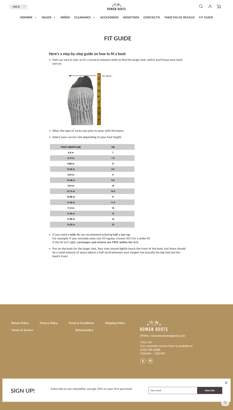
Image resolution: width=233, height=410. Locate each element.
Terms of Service (22, 330)
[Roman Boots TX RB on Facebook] (143, 362)
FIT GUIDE (206, 17)
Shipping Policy (115, 323)
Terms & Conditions (81, 323)
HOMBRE (26, 17)
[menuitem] (28, 17)
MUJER (47, 17)
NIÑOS (65, 17)
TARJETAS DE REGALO (179, 17)
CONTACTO (151, 17)
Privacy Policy (49, 323)
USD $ (16, 6)
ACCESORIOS (109, 17)
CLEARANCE (83, 17)
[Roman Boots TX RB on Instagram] (150, 362)
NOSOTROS (131, 17)
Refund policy (84, 330)
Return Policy (20, 323)
